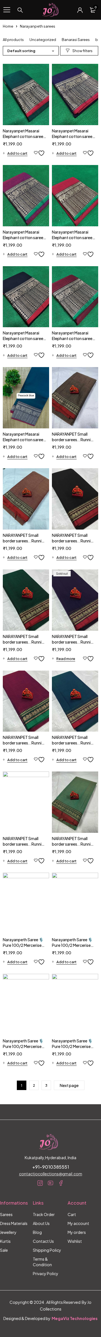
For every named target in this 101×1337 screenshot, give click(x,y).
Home (8, 26)
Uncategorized (42, 39)
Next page (69, 1085)
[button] (15, 153)
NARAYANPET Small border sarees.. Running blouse (73, 439)
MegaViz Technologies (75, 1318)
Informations (14, 1203)
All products (13, 39)
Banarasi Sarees (76, 39)
